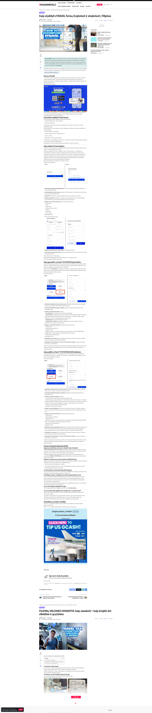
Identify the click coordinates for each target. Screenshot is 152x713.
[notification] (104, 4)
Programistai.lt (47, 4)
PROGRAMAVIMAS (94, 53)
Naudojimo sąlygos (13, 710)
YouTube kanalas (72, 488)
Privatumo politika (5, 710)
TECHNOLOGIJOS (100, 40)
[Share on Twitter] (101, 20)
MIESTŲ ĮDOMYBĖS (100, 35)
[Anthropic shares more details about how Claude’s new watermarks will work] (94, 39)
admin (44, 19)
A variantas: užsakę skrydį (50, 660)
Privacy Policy (77, 583)
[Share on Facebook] (99, 20)
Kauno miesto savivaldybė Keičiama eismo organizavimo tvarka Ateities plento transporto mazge (104, 44)
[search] (106, 4)
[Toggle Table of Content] (62, 658)
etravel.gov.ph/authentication (57, 188)
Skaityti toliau (76, 697)
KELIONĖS (42, 12)
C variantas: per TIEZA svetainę (51, 663)
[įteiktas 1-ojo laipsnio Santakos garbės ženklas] (94, 34)
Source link (46, 569)
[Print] (105, 20)
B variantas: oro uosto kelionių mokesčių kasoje (54, 661)
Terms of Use (57, 583)
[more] (95, 4)
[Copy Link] (103, 20)
